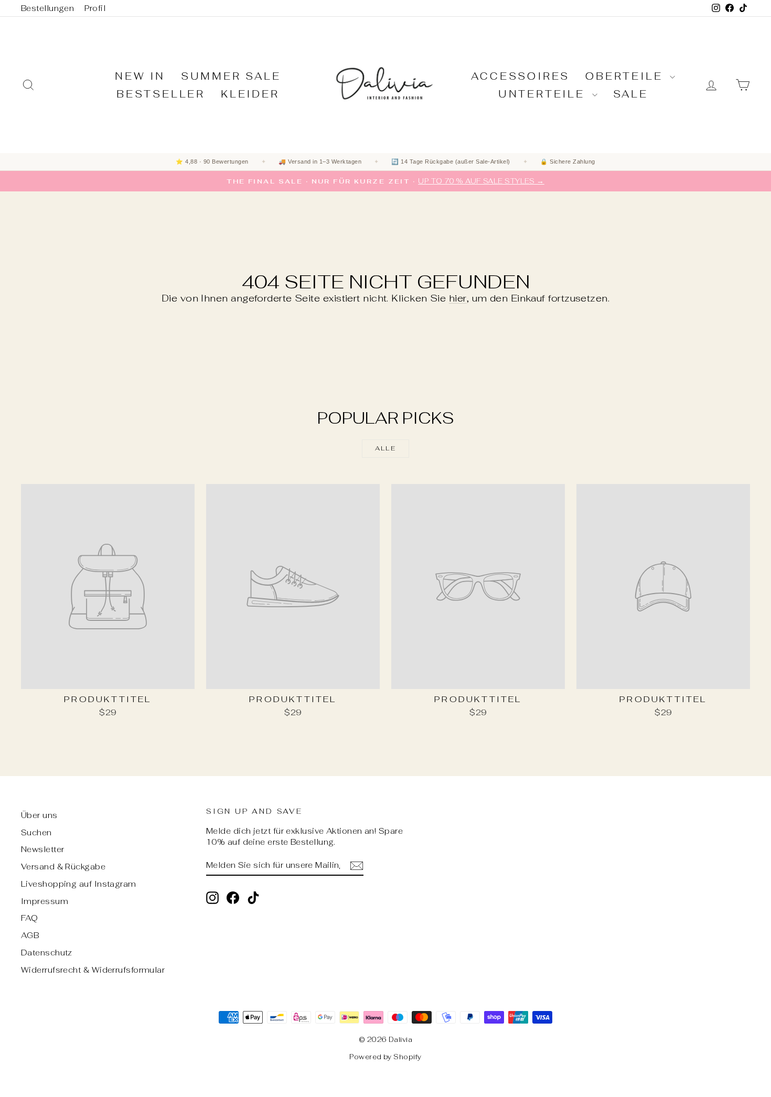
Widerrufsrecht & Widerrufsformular (93, 970)
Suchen (36, 832)
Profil (94, 8)
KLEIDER (250, 94)
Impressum (44, 901)
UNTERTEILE (544, 94)
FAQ (29, 918)
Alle (386, 448)
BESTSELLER (160, 94)
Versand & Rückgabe (63, 867)
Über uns (39, 815)
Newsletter (43, 849)
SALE (630, 94)
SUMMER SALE (231, 76)
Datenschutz (46, 953)
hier (458, 298)
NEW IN (140, 76)
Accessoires (520, 76)
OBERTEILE (626, 76)
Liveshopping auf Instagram (78, 884)
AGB (30, 935)
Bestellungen (47, 8)
